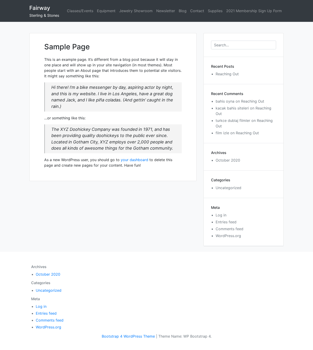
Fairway (39, 8)
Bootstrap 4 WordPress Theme (128, 336)
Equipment (106, 10)
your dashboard (134, 159)
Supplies (215, 10)
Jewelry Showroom (136, 10)
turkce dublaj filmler (233, 120)
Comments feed (229, 229)
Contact (197, 10)
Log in (221, 215)
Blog (183, 10)
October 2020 (228, 160)
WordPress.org (228, 235)
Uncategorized (228, 187)
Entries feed (226, 222)
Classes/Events (80, 10)
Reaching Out (227, 74)
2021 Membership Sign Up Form (254, 10)
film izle (222, 133)
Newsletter (165, 10)
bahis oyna (225, 101)
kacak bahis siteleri (232, 108)
